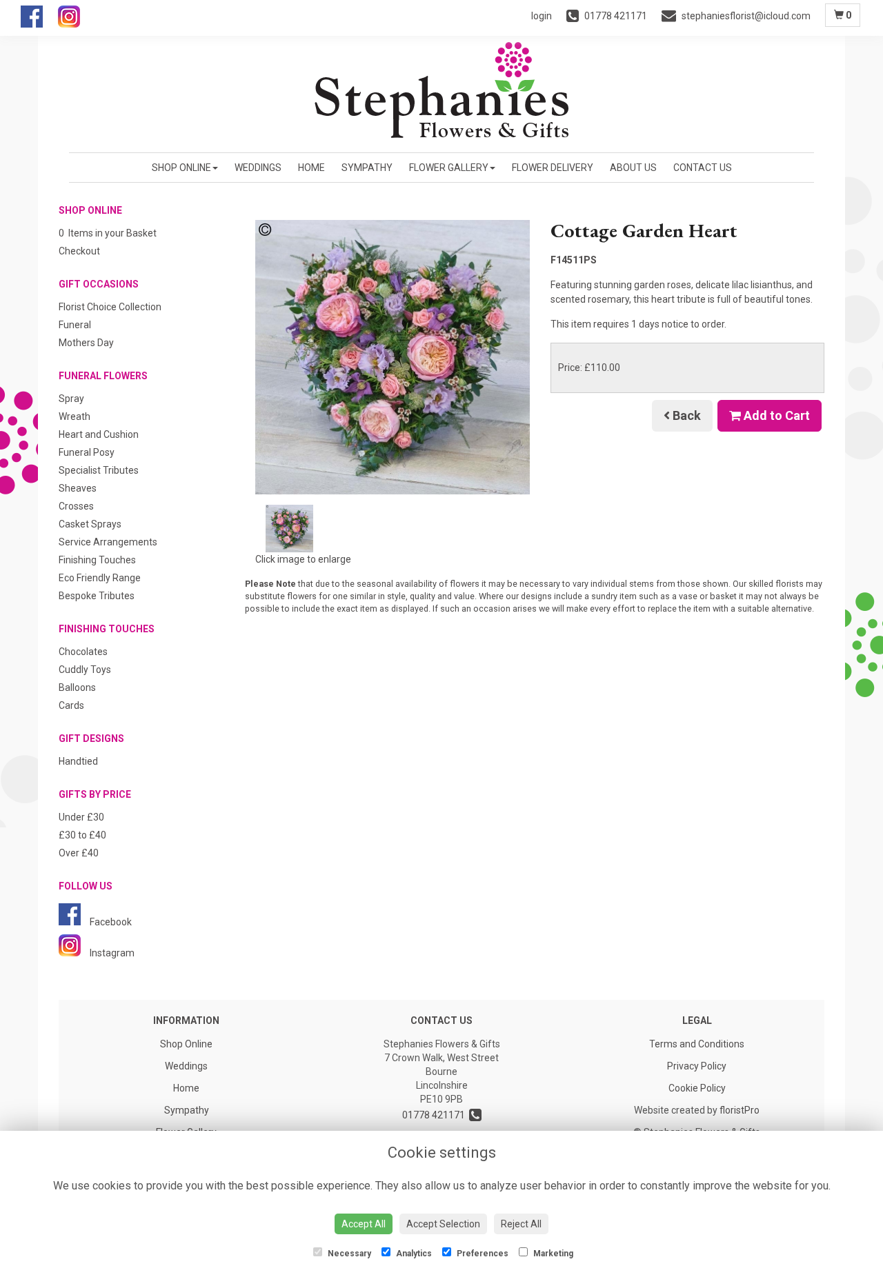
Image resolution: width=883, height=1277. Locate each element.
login (541, 15)
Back (685, 415)
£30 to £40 (82, 835)
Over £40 (79, 852)
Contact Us (702, 167)
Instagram (111, 952)
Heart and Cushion (99, 434)
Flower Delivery (552, 167)
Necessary (348, 1253)
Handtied (78, 761)
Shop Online (181, 167)
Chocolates (83, 651)
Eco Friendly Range (100, 577)
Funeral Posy (87, 452)
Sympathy (367, 167)
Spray (71, 398)
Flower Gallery (448, 167)
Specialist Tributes (99, 470)
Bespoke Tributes (97, 595)
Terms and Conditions (696, 1043)
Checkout (79, 251)
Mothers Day (86, 342)
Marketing (552, 1253)
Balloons (77, 687)
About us (633, 167)
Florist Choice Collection (110, 306)
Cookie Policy (697, 1088)
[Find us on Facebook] (39, 22)
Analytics (413, 1253)
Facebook (110, 921)
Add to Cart (775, 415)
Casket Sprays (90, 524)
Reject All (521, 1223)
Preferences (481, 1253)
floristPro (740, 1110)
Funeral (75, 324)
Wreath (74, 416)
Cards (71, 705)
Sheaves (78, 488)
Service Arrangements (108, 541)
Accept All (363, 1223)
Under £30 (81, 817)
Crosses (76, 506)
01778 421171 (435, 1114)
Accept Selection (443, 1223)
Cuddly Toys (85, 669)
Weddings (258, 167)
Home (311, 167)
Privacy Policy (696, 1066)
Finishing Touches (97, 559)
